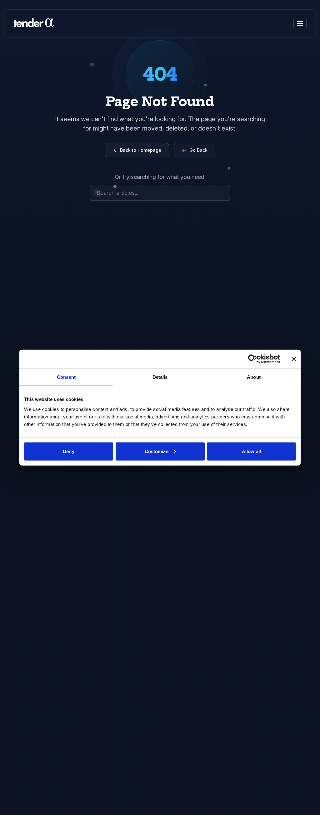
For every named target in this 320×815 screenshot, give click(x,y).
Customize (156, 451)
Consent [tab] (66, 377)
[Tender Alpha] (33, 23)
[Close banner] (294, 359)
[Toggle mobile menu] (300, 23)
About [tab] (254, 377)
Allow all (251, 451)
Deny (68, 451)
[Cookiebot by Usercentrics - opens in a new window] (252, 359)
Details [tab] (160, 377)
